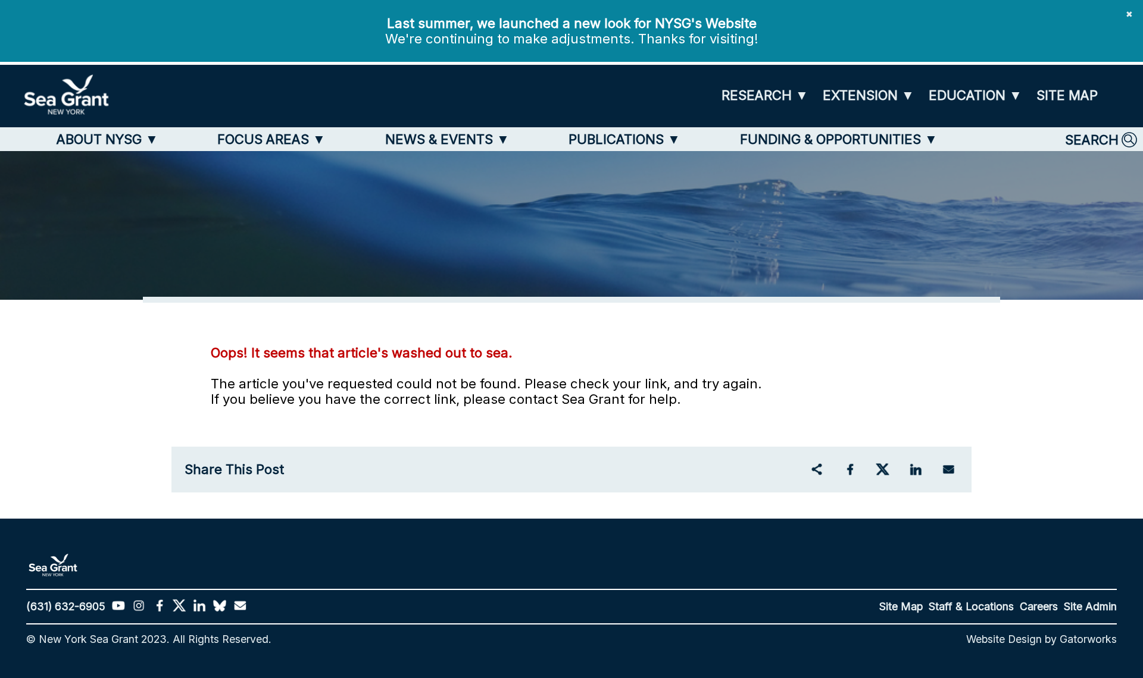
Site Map (901, 606)
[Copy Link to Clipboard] (816, 469)
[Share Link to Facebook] (850, 469)
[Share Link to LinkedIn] (915, 469)
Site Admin (1090, 606)
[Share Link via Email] (948, 469)
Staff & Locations (971, 606)
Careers (1039, 606)
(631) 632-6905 (65, 606)
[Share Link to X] (882, 469)
